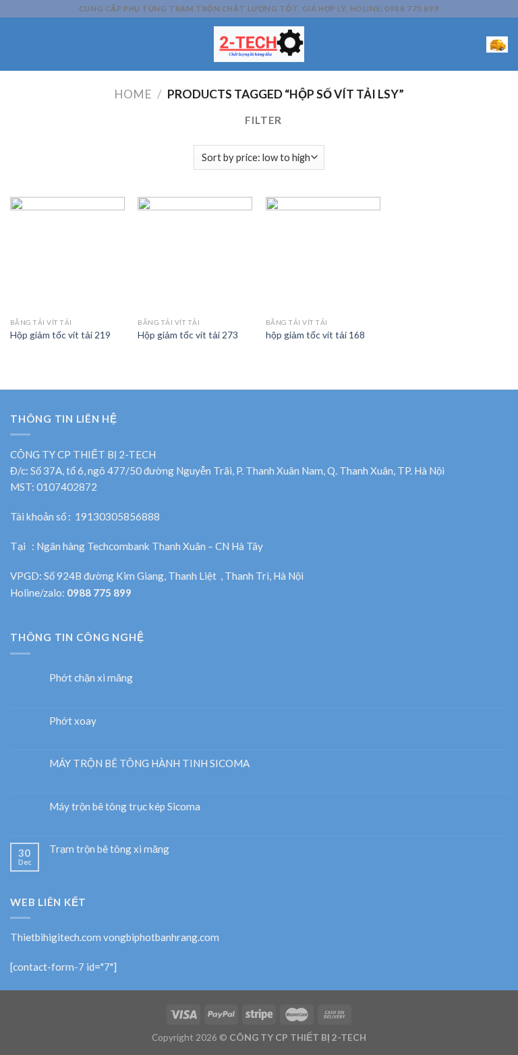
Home (133, 94)
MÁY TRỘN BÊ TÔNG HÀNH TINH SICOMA (149, 763)
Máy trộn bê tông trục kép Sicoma (124, 806)
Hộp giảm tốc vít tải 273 (188, 334)
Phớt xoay (72, 721)
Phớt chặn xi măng (91, 677)
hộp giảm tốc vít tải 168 (315, 334)
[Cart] (497, 44)
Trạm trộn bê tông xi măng (109, 849)
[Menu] (18, 44)
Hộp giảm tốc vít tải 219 (60, 334)
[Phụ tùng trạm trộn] (259, 44)
